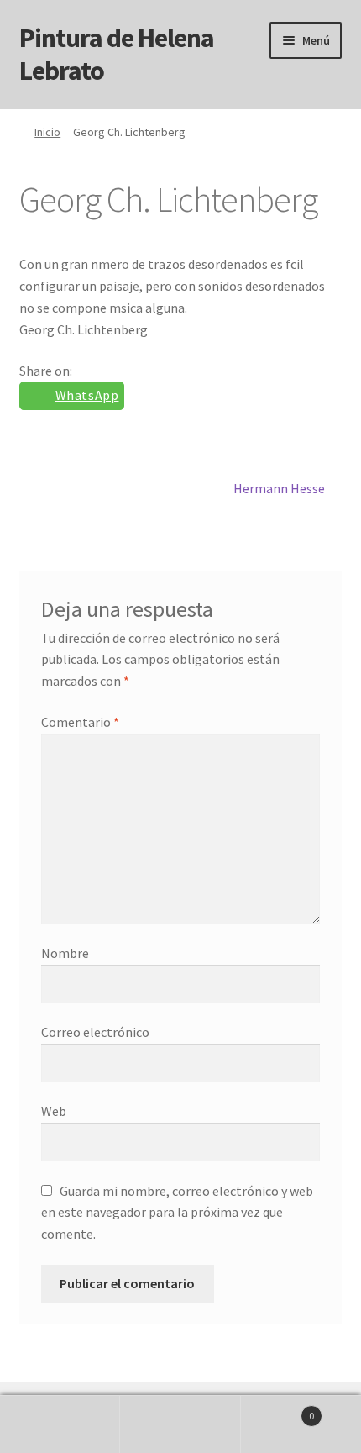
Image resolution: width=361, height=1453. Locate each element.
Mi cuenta (60, 1424)
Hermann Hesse (279, 488)
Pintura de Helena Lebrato (116, 54)
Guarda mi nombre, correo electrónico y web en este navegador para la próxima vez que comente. (177, 1212)
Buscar (180, 1424)
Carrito (278, 1410)
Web (53, 1111)
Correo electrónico (95, 1032)
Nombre (65, 953)
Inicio (47, 132)
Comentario (80, 721)
